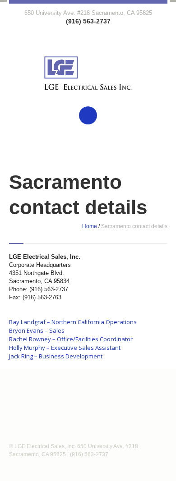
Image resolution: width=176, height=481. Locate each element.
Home (89, 226)
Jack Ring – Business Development (55, 356)
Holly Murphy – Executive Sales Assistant (64, 348)
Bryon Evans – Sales (37, 330)
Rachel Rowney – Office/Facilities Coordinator (71, 339)
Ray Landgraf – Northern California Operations (73, 322)
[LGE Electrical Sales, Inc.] (88, 80)
